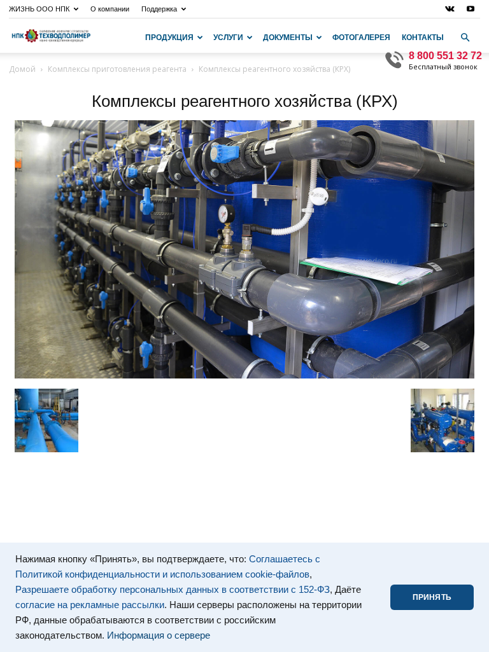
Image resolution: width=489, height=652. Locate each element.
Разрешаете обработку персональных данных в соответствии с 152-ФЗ (172, 590)
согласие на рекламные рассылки (89, 605)
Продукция (169, 37)
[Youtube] (470, 9)
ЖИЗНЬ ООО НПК (39, 9)
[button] (465, 37)
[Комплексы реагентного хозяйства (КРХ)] (244, 375)
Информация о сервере (158, 635)
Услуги (228, 37)
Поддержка (159, 9)
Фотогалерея (361, 37)
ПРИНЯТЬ (432, 597)
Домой (22, 69)
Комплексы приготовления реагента (117, 69)
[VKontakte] (449, 9)
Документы (288, 37)
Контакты (423, 37)
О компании (109, 9)
